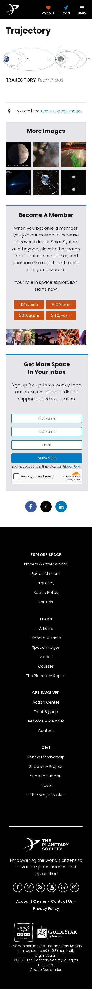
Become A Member (46, 721)
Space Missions (46, 573)
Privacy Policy (72, 466)
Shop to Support (46, 776)
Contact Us (62, 901)
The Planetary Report (46, 675)
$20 (29, 315)
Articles (46, 628)
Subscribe (46, 458)
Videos (46, 657)
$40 (61, 315)
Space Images (69, 111)
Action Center (46, 702)
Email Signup (46, 711)
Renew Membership (46, 757)
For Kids (46, 602)
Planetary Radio (46, 638)
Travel (46, 785)
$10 (61, 304)
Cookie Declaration (46, 969)
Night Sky (46, 583)
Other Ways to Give (46, 795)
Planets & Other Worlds (46, 564)
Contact (46, 730)
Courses (46, 666)
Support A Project (46, 766)
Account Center (31, 901)
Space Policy (46, 592)
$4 (29, 304)
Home (46, 111)
